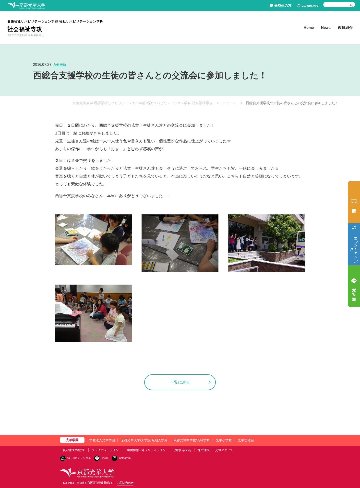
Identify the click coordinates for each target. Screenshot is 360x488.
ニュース (229, 103)
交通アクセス (224, 450)
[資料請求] (354, 202)
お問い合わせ (183, 450)
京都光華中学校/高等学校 (192, 440)
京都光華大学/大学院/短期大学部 (144, 440)
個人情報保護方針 (74, 450)
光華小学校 (224, 440)
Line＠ (104, 457)
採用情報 (203, 450)
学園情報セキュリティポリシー (147, 450)
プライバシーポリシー (106, 450)
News (326, 27)
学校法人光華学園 (102, 440)
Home (309, 27)
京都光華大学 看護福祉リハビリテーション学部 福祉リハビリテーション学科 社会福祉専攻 (142, 103)
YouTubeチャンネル (79, 457)
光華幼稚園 (246, 440)
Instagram (125, 457)
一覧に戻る (180, 382)
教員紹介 (345, 27)
